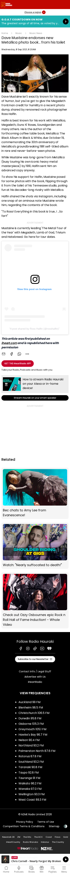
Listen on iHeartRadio (35, 859)
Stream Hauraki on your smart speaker (35, 388)
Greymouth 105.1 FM (32, 729)
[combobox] (27, 354)
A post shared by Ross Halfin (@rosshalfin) (34, 328)
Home (4, 33)
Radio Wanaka (30, 842)
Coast (49, 837)
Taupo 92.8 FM (28, 772)
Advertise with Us (35, 676)
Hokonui (45, 842)
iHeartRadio (35, 682)
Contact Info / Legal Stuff (35, 671)
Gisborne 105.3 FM (31, 724)
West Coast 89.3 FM (32, 800)
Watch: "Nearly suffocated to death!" (35, 546)
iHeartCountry (13, 842)
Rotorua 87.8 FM (29, 756)
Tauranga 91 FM (29, 778)
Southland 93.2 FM (31, 762)
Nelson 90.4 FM (28, 740)
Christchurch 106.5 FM (33, 713)
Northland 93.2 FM (31, 745)
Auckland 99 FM (29, 702)
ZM (18, 837)
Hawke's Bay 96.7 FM (32, 735)
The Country (58, 842)
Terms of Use (45, 822)
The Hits (27, 837)
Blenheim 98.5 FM (30, 707)
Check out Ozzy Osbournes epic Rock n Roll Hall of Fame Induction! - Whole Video (35, 600)
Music (18, 33)
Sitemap (54, 826)
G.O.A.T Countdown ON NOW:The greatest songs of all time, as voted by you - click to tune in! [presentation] (35, 21)
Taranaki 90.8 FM (30, 767)
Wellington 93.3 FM (31, 794)
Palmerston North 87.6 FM (36, 751)
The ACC (38, 837)
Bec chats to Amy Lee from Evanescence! (35, 493)
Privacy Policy (24, 822)
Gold (65, 837)
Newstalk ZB (8, 837)
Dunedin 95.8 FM (29, 718)
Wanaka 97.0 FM (29, 789)
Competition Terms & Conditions (24, 826)
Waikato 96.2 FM (29, 783)
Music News (35, 33)
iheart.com (9, 343)
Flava (57, 837)
